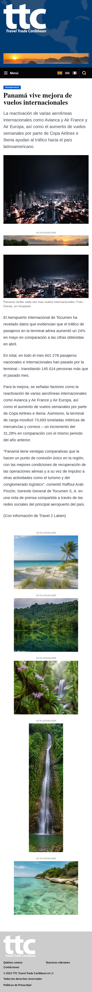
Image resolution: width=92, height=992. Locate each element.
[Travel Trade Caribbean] (24, 26)
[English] (67, 73)
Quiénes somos (12, 962)
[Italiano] (74, 73)
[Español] (59, 73)
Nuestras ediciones (58, 962)
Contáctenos (11, 967)
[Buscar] (84, 73)
